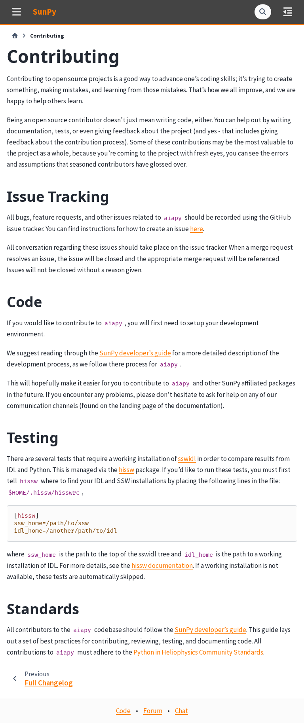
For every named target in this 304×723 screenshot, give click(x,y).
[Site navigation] (16, 11)
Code (123, 710)
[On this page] (287, 11)
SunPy (44, 11)
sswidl (187, 458)
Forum (152, 710)
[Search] (263, 11)
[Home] (14, 36)
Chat (181, 710)
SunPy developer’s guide (135, 353)
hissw (126, 469)
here (196, 228)
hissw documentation (162, 565)
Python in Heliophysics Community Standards (198, 652)
